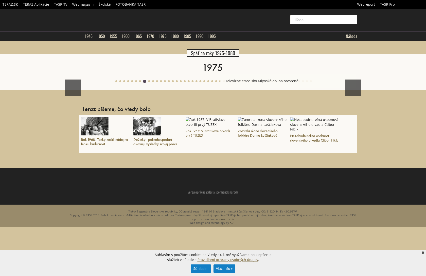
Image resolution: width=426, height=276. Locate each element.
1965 (138, 36)
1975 (162, 36)
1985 (187, 36)
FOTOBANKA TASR (131, 4)
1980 (175, 36)
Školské (105, 4)
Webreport (366, 4)
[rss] (353, 184)
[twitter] (333, 184)
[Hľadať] (351, 19)
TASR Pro (387, 4)
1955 (113, 36)
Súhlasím (201, 268)
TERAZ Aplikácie (36, 4)
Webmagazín (83, 4)
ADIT (233, 223)
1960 (125, 36)
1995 (212, 36)
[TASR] (412, 4)
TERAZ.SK (10, 4)
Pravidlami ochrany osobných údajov (227, 259)
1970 (150, 36)
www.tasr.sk (226, 219)
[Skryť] (352, 78)
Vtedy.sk (213, 180)
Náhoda (351, 36)
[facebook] (343, 184)
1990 (199, 36)
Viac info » (224, 268)
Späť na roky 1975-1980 (213, 53)
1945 (88, 36)
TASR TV (60, 4)
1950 (101, 36)
